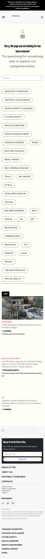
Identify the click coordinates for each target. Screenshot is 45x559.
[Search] (41, 78)
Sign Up (22, 459)
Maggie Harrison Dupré (11, 370)
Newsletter (9, 467)
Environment (7, 322)
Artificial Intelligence (11, 358)
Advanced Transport (12, 529)
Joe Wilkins (7, 331)
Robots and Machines (12, 545)
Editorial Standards (13, 477)
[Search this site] (42, 17)
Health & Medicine (10, 541)
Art (3, 398)
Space (4, 553)
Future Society (9, 537)
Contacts (7, 481)
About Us (7, 472)
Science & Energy (10, 549)
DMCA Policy (6, 491)
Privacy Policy (31, 2)
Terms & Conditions (9, 489)
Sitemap (5, 492)
